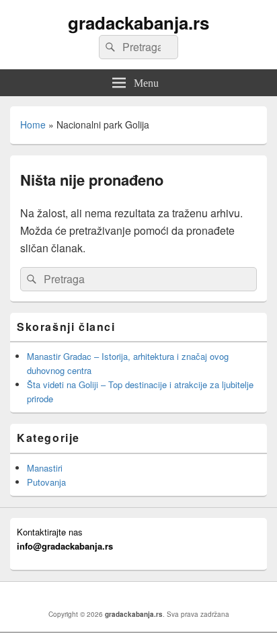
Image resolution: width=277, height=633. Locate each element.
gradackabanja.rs (138, 22)
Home (33, 124)
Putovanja (46, 482)
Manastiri (45, 467)
